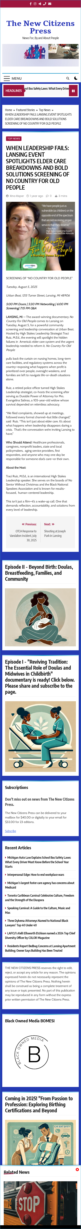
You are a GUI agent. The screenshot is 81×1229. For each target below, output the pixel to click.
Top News (14, 138)
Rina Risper (17, 196)
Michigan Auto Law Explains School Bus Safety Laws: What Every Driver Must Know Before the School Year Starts (38, 861)
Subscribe (10, 831)
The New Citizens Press (40, 27)
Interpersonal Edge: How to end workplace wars (35, 875)
